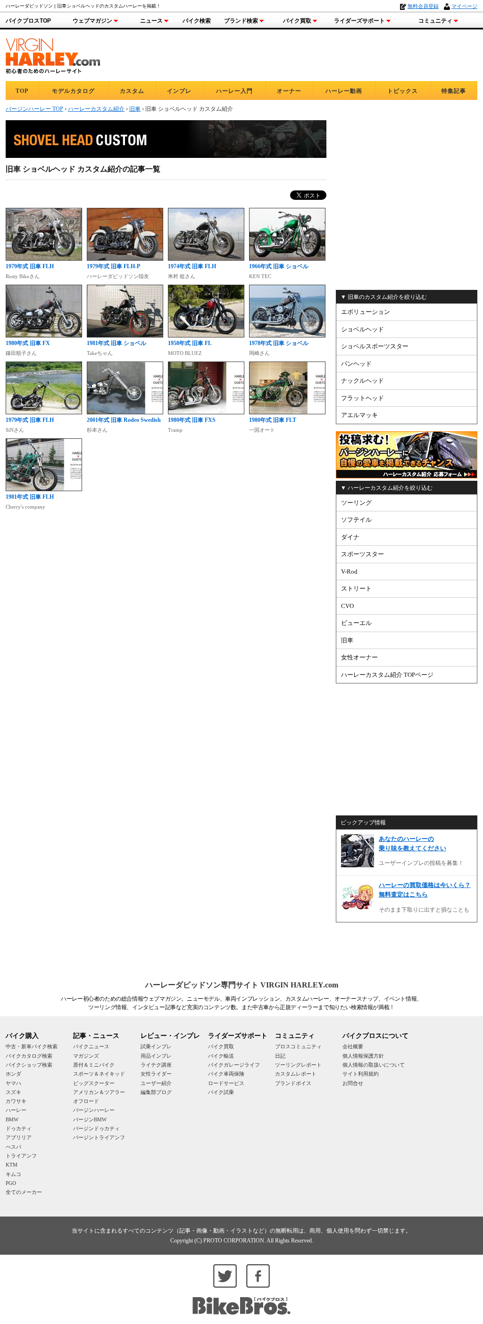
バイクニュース (91, 1046)
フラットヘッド (362, 398)
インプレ (179, 91)
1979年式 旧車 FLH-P (113, 266)
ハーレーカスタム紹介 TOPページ (387, 674)
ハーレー (16, 1110)
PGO (11, 1183)
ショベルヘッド (362, 329)
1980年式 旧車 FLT (272, 420)
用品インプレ (156, 1056)
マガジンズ (86, 1056)
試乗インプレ (156, 1046)
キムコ (13, 1174)
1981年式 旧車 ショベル (116, 343)
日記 (280, 1056)
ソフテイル (356, 519)
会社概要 (352, 1046)
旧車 (347, 640)
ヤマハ (13, 1083)
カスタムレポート (295, 1074)
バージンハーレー (94, 1110)
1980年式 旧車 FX (28, 343)
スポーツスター (362, 554)
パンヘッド (356, 363)
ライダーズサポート (359, 20)
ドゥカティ (19, 1128)
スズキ (13, 1092)
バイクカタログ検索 (29, 1056)
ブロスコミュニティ (298, 1046)
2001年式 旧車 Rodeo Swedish (124, 420)
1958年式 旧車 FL (190, 343)
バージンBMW (90, 1119)
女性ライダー (156, 1074)
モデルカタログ (73, 91)
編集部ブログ (156, 1092)
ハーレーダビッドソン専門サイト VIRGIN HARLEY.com (241, 985)
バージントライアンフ (99, 1137)
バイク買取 (297, 20)
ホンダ (13, 1074)
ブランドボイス (293, 1083)
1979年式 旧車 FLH (30, 266)
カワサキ (16, 1101)
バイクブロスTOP (28, 20)
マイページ (464, 6)
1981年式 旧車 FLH (30, 496)
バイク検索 (197, 20)
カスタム (132, 91)
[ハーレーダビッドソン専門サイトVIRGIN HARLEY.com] (53, 54)
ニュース (151, 20)
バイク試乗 (221, 1092)
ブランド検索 (241, 20)
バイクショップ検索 (29, 1065)
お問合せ (352, 1083)
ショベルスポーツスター (374, 346)
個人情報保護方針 (363, 1056)
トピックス (402, 91)
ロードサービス (226, 1083)
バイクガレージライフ (234, 1065)
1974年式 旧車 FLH (192, 266)
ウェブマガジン (92, 20)
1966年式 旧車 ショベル (278, 266)
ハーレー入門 (234, 91)
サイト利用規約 (360, 1074)
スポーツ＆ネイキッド (99, 1074)
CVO (347, 605)
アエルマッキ (359, 415)
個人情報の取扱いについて (373, 1065)
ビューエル (356, 622)
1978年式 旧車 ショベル (278, 343)
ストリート (356, 588)
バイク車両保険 (226, 1074)
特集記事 (453, 91)
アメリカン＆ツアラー (99, 1092)
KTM (11, 1165)
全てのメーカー (24, 1192)
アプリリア (19, 1137)
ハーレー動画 (343, 91)
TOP (22, 91)
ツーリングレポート (298, 1065)
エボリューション (365, 311)
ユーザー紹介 (156, 1083)
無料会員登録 (423, 6)
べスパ (13, 1147)
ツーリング (356, 502)
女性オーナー (359, 657)
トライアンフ (21, 1156)
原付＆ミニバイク (94, 1065)
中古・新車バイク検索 (32, 1046)
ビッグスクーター (94, 1083)
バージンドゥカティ (96, 1128)
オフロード (86, 1101)
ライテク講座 (156, 1065)
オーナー (289, 91)
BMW (12, 1119)
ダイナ (350, 537)
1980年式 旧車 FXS (192, 420)
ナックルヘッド (362, 380)
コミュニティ (435, 20)
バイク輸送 (221, 1056)
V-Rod (349, 571)
